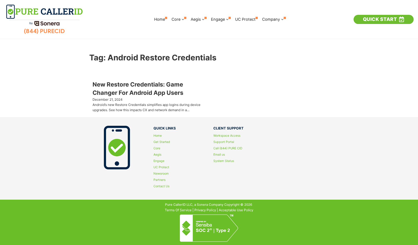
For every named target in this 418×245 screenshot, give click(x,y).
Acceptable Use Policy (236, 210)
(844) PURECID (44, 31)
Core (176, 19)
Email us (219, 154)
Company (271, 19)
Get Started (161, 141)
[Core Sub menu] (183, 19)
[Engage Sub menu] (227, 19)
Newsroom (161, 173)
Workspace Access (226, 135)
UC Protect (245, 19)
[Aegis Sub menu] (203, 19)
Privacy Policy (205, 210)
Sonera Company (210, 204)
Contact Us (161, 186)
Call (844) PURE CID (227, 148)
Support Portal (223, 141)
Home (159, 19)
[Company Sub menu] (282, 19)
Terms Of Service (178, 210)
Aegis (196, 19)
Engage (218, 19)
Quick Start (380, 19)
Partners (159, 179)
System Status (223, 160)
